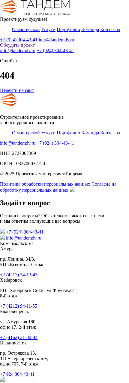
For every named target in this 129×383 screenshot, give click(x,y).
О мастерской (26, 29)
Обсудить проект (17, 45)
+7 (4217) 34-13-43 (19, 274)
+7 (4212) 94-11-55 (18, 306)
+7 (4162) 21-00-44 (19, 337)
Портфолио (68, 29)
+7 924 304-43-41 (17, 374)
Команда (90, 29)
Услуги (48, 29)
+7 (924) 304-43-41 (19, 39)
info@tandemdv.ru (56, 39)
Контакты (110, 29)
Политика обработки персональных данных (45, 184)
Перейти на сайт (17, 90)
